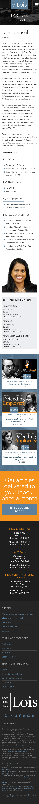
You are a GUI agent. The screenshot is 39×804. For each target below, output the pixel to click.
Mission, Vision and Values (14, 618)
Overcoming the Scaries (19, 384)
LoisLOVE (6, 670)
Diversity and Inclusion (12, 674)
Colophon (6, 682)
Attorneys (6, 622)
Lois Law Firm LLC (22, 751)
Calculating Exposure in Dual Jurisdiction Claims (19, 420)
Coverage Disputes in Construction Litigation (19, 458)
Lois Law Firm (8, 764)
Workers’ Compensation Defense (17, 614)
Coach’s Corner (8, 656)
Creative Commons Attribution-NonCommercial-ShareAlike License (18, 788)
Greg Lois (11, 751)
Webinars (6, 648)
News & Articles (9, 626)
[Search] (6, 716)
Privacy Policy (8, 686)
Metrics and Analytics (12, 678)
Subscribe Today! (21, 509)
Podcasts (6, 652)
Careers (5, 631)
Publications (7, 644)
